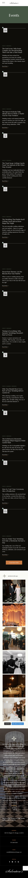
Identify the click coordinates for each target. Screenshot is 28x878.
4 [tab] (14, 814)
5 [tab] (15, 814)
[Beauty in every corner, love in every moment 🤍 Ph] (14, 591)
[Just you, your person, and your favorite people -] (14, 638)
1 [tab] (10, 814)
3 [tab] (12, 814)
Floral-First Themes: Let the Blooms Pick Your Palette (12, 273)
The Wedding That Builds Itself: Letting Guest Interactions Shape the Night (13, 221)
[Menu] (3, 3)
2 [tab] (11, 814)
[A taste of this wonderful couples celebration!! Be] (14, 662)
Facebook (9, 861)
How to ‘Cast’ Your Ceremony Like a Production (13, 490)
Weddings (8, 46)
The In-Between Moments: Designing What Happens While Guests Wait (13, 441)
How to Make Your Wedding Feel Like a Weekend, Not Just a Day (13, 541)
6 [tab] (16, 814)
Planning (8, 386)
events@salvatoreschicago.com (14, 852)
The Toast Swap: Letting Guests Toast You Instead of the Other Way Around (13, 165)
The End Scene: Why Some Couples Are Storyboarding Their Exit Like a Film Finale (12, 50)
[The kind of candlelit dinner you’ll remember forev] (14, 685)
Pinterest (12, 861)
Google (18, 861)
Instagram (15, 861)
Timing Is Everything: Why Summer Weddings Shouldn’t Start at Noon (12, 333)
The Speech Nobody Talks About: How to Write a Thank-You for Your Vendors (13, 114)
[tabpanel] (14, 776)
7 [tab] (18, 814)
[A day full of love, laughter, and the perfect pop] (14, 709)
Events (4, 46)
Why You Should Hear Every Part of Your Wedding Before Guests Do (12, 391)
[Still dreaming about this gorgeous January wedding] (14, 614)
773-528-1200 (14, 842)
